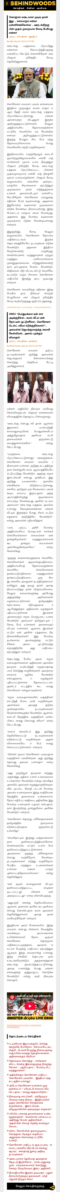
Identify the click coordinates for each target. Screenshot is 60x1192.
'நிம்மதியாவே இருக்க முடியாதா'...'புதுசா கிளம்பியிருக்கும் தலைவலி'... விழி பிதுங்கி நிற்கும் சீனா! (31, 1176)
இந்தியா (33, 36)
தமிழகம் (33, 341)
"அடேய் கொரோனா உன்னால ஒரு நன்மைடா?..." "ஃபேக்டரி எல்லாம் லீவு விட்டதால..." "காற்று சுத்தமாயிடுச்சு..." (29, 1089)
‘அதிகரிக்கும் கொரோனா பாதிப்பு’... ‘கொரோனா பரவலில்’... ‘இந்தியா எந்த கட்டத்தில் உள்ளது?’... (30, 1078)
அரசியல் (42, 8)
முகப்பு (12, 36)
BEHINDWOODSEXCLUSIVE (18, 1025)
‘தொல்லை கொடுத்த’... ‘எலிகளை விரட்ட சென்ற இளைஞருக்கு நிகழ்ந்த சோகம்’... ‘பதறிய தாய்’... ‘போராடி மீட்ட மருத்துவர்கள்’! (30, 1066)
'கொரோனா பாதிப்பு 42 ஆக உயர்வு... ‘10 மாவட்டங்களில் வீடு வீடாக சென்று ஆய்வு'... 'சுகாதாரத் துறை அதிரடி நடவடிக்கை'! (30, 1149)
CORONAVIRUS (13, 1027)
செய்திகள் (19, 8)
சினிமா (31, 8)
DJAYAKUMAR (35, 1025)
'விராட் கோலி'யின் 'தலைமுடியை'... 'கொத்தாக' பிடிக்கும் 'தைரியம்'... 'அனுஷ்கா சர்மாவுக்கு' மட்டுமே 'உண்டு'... (28, 1136)
